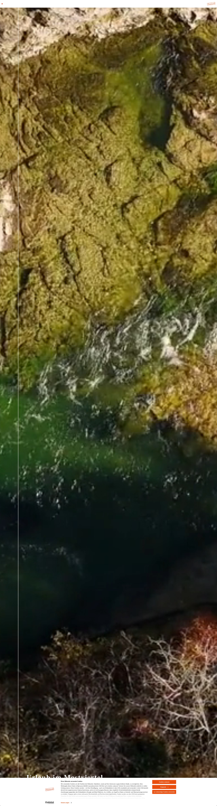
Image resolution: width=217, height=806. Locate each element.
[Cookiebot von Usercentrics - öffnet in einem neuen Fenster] (49, 802)
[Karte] (6, 3)
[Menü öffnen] (2, 3)
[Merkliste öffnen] (9, 3)
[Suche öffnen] (11, 3)
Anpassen (163, 787)
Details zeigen (65, 802)
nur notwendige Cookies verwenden (164, 792)
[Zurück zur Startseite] (211, 3)
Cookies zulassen (164, 782)
